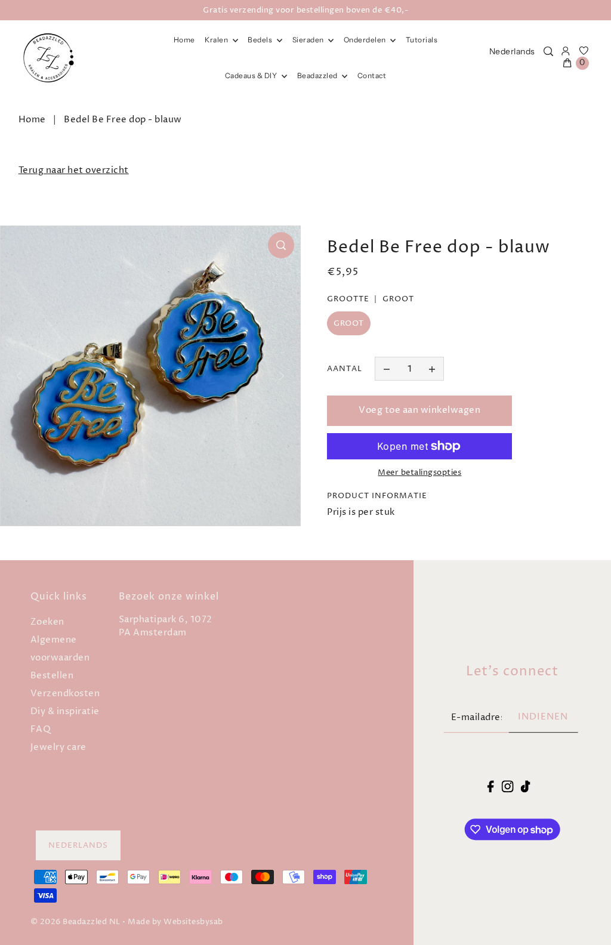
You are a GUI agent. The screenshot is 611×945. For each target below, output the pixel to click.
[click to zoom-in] (281, 245)
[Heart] (584, 51)
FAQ (40, 729)
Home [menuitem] (184, 39)
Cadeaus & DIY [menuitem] (252, 75)
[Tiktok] (525, 786)
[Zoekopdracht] (548, 51)
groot (349, 323)
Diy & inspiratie (65, 711)
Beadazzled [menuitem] (318, 75)
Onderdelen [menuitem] (366, 39)
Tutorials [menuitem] (422, 39)
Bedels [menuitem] (261, 39)
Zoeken (47, 622)
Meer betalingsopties (419, 472)
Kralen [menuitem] (217, 39)
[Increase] (432, 368)
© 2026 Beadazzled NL (75, 921)
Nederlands (512, 51)
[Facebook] (490, 786)
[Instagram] (507, 786)
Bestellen (52, 675)
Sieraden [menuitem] (309, 39)
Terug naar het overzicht (73, 170)
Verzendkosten (65, 693)
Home (32, 119)
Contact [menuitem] (372, 75)
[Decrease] (386, 368)
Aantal (344, 368)
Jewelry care (58, 747)
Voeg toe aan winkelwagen (419, 410)
